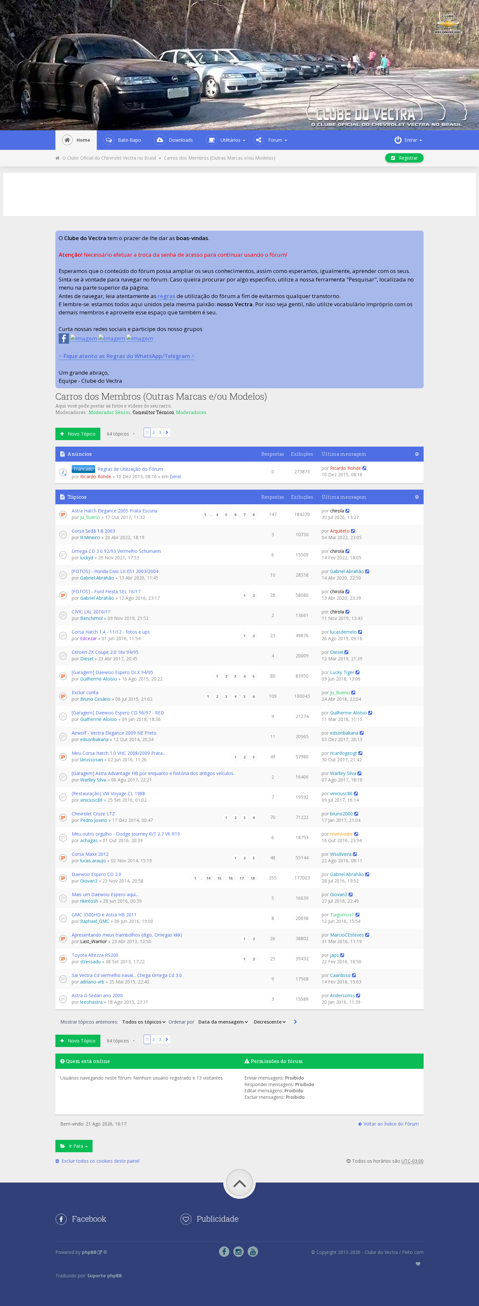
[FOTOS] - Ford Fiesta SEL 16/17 (106, 591)
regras (166, 296)
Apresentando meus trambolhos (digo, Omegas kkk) (127, 935)
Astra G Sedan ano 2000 (97, 995)
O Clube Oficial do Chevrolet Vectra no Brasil (108, 158)
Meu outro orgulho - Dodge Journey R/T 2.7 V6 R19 (126, 834)
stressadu (90, 961)
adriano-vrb (92, 982)
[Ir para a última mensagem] (364, 468)
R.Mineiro (90, 537)
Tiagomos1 (342, 914)
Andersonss (342, 995)
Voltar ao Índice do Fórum (391, 1124)
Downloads (181, 140)
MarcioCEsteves (347, 935)
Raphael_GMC (94, 921)
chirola (337, 511)
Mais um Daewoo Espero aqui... (105, 894)
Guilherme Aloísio (98, 679)
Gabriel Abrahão (97, 578)
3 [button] (160, 432)
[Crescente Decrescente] (269, 1022)
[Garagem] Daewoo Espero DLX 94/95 (112, 672)
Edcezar (88, 638)
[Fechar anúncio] (418, 236)
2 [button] (153, 432)
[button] (167, 432)
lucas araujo (93, 860)
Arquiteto (340, 531)
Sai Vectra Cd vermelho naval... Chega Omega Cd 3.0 (127, 975)
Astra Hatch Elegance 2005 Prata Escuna (114, 511)
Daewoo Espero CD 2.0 (96, 874)
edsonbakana (94, 739)
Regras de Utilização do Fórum (130, 469)
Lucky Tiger (342, 672)
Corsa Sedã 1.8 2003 (93, 531)
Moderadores (191, 412)
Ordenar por (182, 1022)
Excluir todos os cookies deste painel (99, 1161)
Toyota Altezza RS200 (95, 955)
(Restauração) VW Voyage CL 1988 (108, 793)
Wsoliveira (341, 854)
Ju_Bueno (90, 517)
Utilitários (230, 140)
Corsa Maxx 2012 (90, 854)
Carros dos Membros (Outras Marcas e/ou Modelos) (219, 158)
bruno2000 (341, 814)
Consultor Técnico (153, 412)
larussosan (91, 759)
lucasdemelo (343, 632)
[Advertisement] (239, 193)
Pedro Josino (93, 820)
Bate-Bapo (129, 140)
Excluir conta (85, 692)
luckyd (86, 557)
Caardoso (340, 975)
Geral (175, 476)
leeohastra (91, 1002)
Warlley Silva (93, 780)
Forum (275, 140)
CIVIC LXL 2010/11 (91, 612)
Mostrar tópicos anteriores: (89, 1022)
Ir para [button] (74, 1146)
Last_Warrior (93, 941)
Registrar (406, 158)
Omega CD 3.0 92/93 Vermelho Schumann (116, 551)
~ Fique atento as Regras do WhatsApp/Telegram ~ (127, 356)
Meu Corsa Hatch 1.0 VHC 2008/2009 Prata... (119, 753)
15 (219, 878)
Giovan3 (88, 881)
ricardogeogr (343, 753)
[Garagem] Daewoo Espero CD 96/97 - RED (118, 713)
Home (83, 140)
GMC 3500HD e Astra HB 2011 (104, 914)
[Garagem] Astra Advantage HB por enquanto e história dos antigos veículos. (153, 773)
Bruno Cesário (95, 699)
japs (334, 955)
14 (208, 878)
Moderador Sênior (110, 412)
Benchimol (91, 618)
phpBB (89, 1252)
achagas (89, 840)
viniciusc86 (91, 800)
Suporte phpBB (104, 1275)
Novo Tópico (79, 434)
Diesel (86, 658)
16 (230, 878)
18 (252, 878)
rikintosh (89, 901)
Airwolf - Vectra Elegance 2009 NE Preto (114, 733)
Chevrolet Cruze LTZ (93, 814)
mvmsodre (341, 834)
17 (241, 878)
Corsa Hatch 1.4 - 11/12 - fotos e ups (111, 632)
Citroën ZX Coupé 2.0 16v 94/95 (105, 652)
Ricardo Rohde (95, 476)
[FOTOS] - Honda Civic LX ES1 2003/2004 (115, 571)
